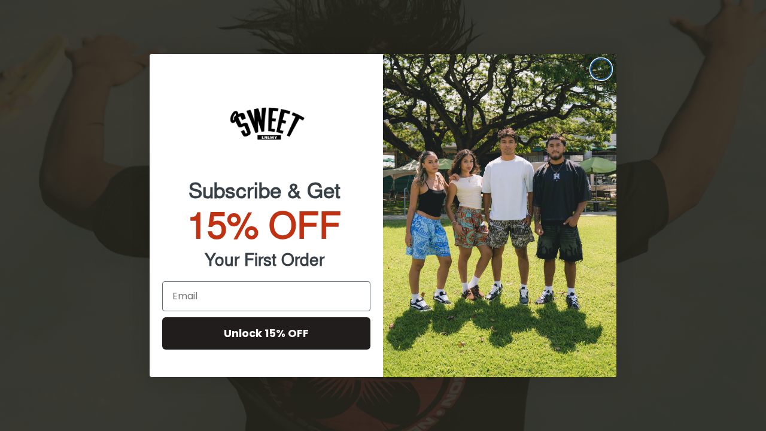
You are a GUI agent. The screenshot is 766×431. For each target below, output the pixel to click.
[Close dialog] (601, 69)
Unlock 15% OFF (266, 333)
